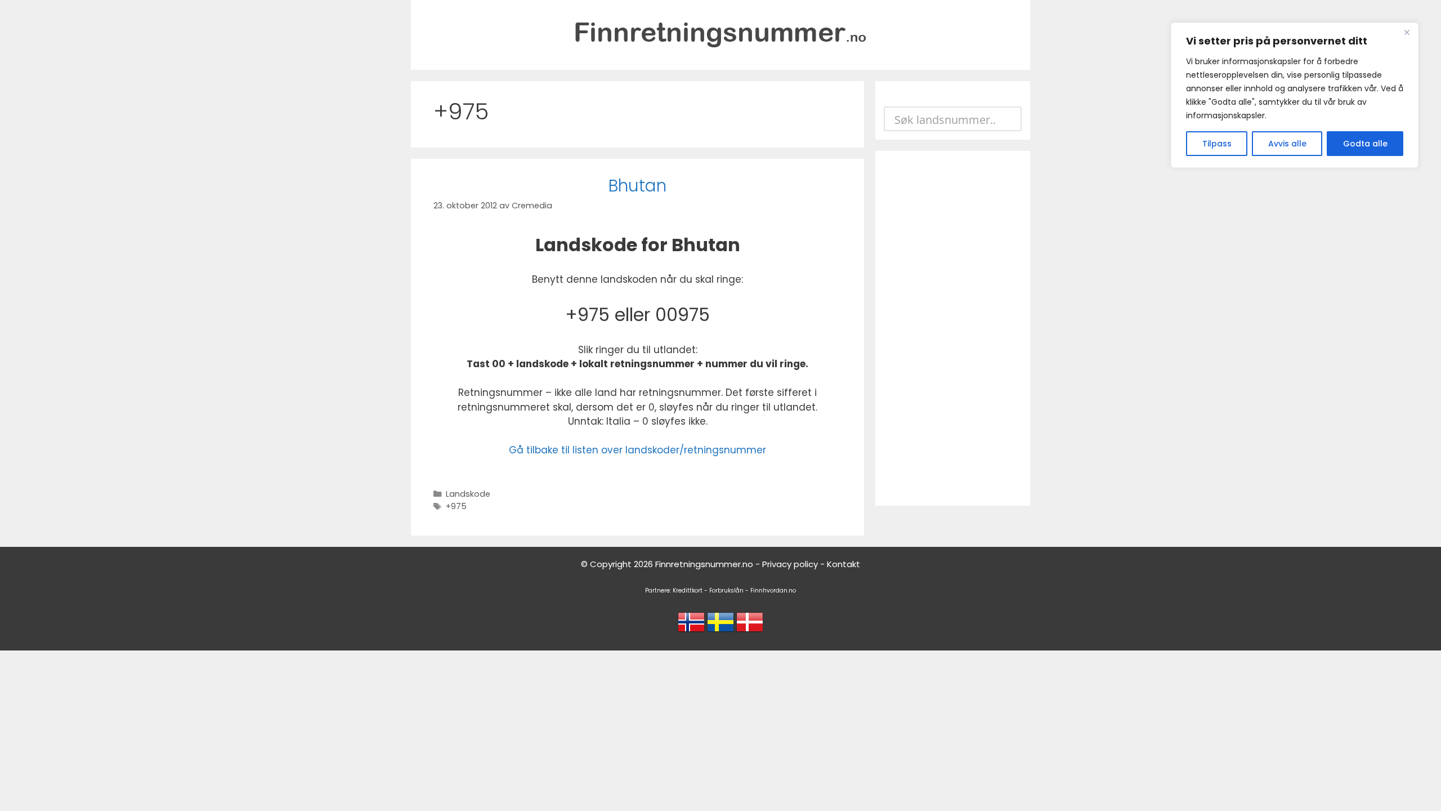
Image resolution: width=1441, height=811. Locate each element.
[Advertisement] (953, 328)
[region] (1294, 95)
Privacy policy (790, 564)
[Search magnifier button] (1009, 119)
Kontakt (843, 564)
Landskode (468, 494)
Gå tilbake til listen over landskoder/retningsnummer (637, 450)
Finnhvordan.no (773, 590)
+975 (456, 506)
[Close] (1406, 32)
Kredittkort (687, 590)
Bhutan (637, 185)
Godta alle (1365, 143)
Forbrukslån (726, 590)
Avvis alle (1287, 143)
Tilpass (1217, 143)
